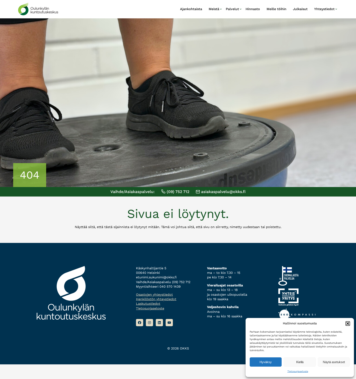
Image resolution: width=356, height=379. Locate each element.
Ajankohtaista (191, 9)
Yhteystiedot (324, 9)
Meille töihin (276, 9)
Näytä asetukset (334, 362)
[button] (348, 323)
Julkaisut (300, 9)
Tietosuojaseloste (297, 371)
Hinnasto (253, 9)
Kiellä (299, 362)
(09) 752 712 (177, 191)
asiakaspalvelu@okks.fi (223, 191)
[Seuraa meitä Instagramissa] (149, 322)
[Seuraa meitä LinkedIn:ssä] (159, 322)
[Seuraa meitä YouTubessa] (169, 322)
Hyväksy (266, 362)
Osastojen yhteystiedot (154, 295)
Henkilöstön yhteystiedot (156, 299)
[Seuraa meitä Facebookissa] (139, 322)
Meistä (214, 9)
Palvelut (232, 9)
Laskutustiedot (148, 304)
